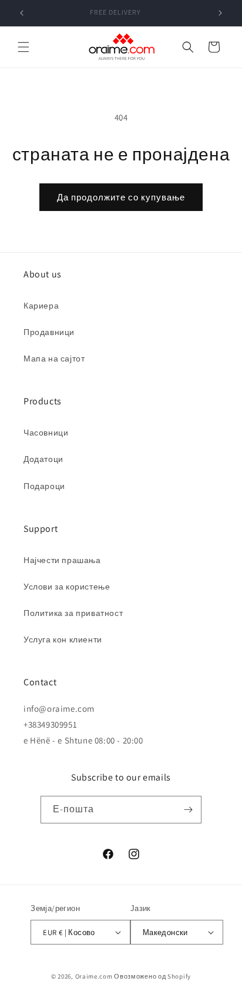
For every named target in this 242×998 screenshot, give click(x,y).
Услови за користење (66, 586)
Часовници (45, 432)
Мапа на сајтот (54, 358)
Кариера (41, 305)
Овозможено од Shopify (152, 976)
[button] (23, 47)
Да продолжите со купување (121, 197)
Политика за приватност (73, 613)
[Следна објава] (220, 13)
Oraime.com (94, 976)
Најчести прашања (62, 560)
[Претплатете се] (188, 809)
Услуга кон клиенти (62, 639)
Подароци (44, 486)
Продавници (49, 332)
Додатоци (43, 459)
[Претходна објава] (22, 13)
